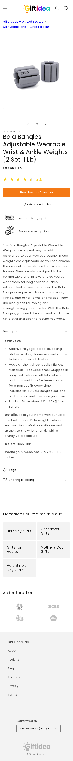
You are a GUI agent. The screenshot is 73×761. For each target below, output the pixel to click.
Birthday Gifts (19, 531)
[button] (5, 8)
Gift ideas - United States (23, 21)
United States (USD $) (34, 728)
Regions (13, 660)
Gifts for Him (39, 27)
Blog (11, 668)
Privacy (13, 686)
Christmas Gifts (50, 531)
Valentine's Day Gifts (16, 568)
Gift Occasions (14, 27)
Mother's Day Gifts (52, 549)
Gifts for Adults (14, 549)
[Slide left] (28, 124)
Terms (12, 695)
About (12, 651)
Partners (14, 677)
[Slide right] (45, 124)
